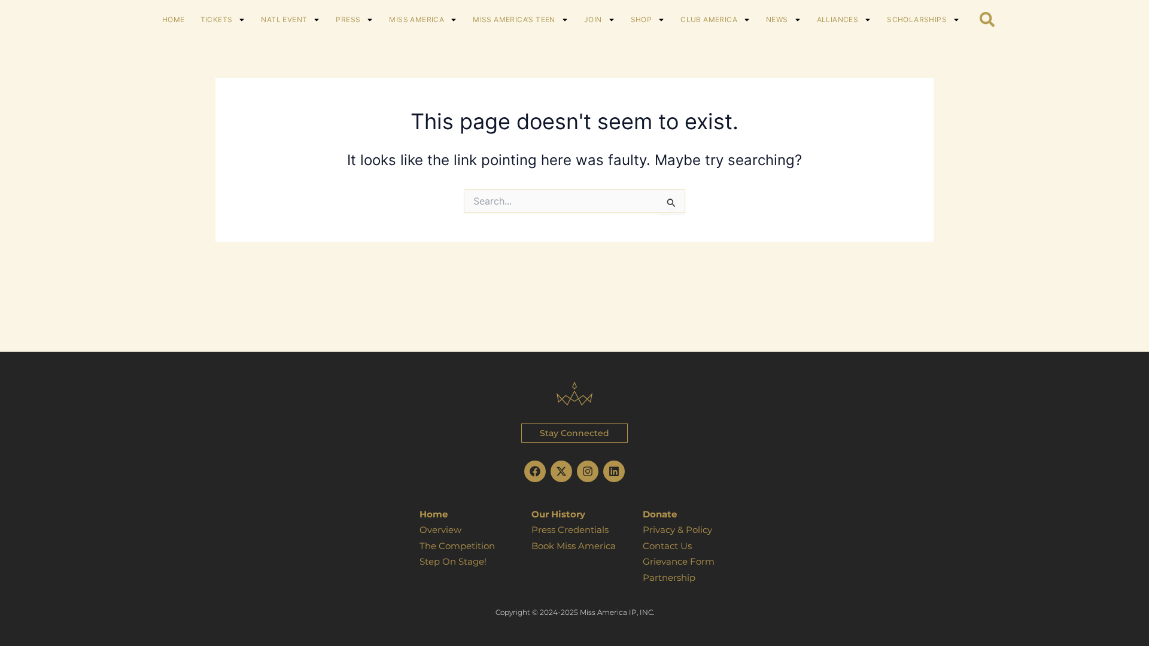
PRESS (348, 19)
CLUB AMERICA (708, 19)
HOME (173, 19)
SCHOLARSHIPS (917, 19)
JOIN (593, 19)
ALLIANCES (838, 19)
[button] (574, 433)
